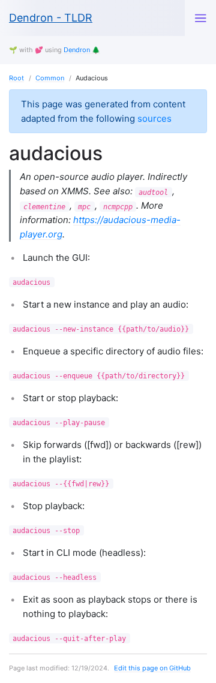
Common (49, 78)
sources (154, 118)
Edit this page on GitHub (152, 668)
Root (16, 78)
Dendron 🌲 (82, 50)
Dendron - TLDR (50, 17)
